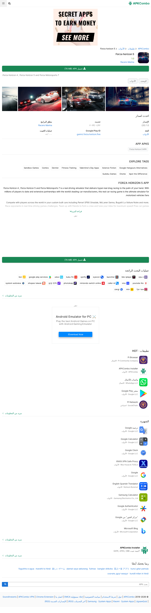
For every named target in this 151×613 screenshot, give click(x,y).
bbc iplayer (127, 277)
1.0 (145, 125)
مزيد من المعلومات (13, 295)
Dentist (55, 168)
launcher (111, 277)
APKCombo (143, 48)
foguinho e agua (26, 568)
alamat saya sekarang (77, 568)
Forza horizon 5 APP (133, 182)
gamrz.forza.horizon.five (88, 134)
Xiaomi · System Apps (123, 601)
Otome (123, 174)
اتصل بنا (58, 596)
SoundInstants (10, 596)
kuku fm (70, 277)
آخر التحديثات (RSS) (77, 601)
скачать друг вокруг (117, 573)
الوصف (143, 81)
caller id (111, 283)
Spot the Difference (138, 174)
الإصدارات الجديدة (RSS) (55, 601)
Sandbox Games (31, 168)
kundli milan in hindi (139, 573)
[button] (9, 3)
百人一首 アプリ (121, 568)
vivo (124, 283)
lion (20, 277)
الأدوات (133, 81)
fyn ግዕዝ (140, 289)
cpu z (141, 277)
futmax (92, 568)
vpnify (83, 277)
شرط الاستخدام (109, 596)
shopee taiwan (35, 283)
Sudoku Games (109, 174)
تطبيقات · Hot (140, 350)
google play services (38, 277)
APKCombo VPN (26, 596)
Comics (45, 168)
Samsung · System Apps (99, 601)
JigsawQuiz (141, 601)
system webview (13, 283)
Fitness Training (69, 168)
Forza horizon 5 (125, 54)
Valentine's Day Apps (89, 168)
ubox (57, 277)
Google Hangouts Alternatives (133, 168)
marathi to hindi (43, 568)
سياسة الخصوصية (92, 596)
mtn (128, 289)
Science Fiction (109, 168)
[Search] (5, 584)
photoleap (68, 283)
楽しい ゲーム (58, 568)
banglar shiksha (105, 568)
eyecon (96, 277)
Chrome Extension (45, 596)
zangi (116, 289)
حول (120, 596)
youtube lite (138, 283)
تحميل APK (73, 68)
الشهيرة (144, 421)
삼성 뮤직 (53, 283)
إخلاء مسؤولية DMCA (73, 596)
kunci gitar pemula (139, 568)
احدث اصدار (142, 115)
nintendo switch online (90, 283)
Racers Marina (127, 62)
